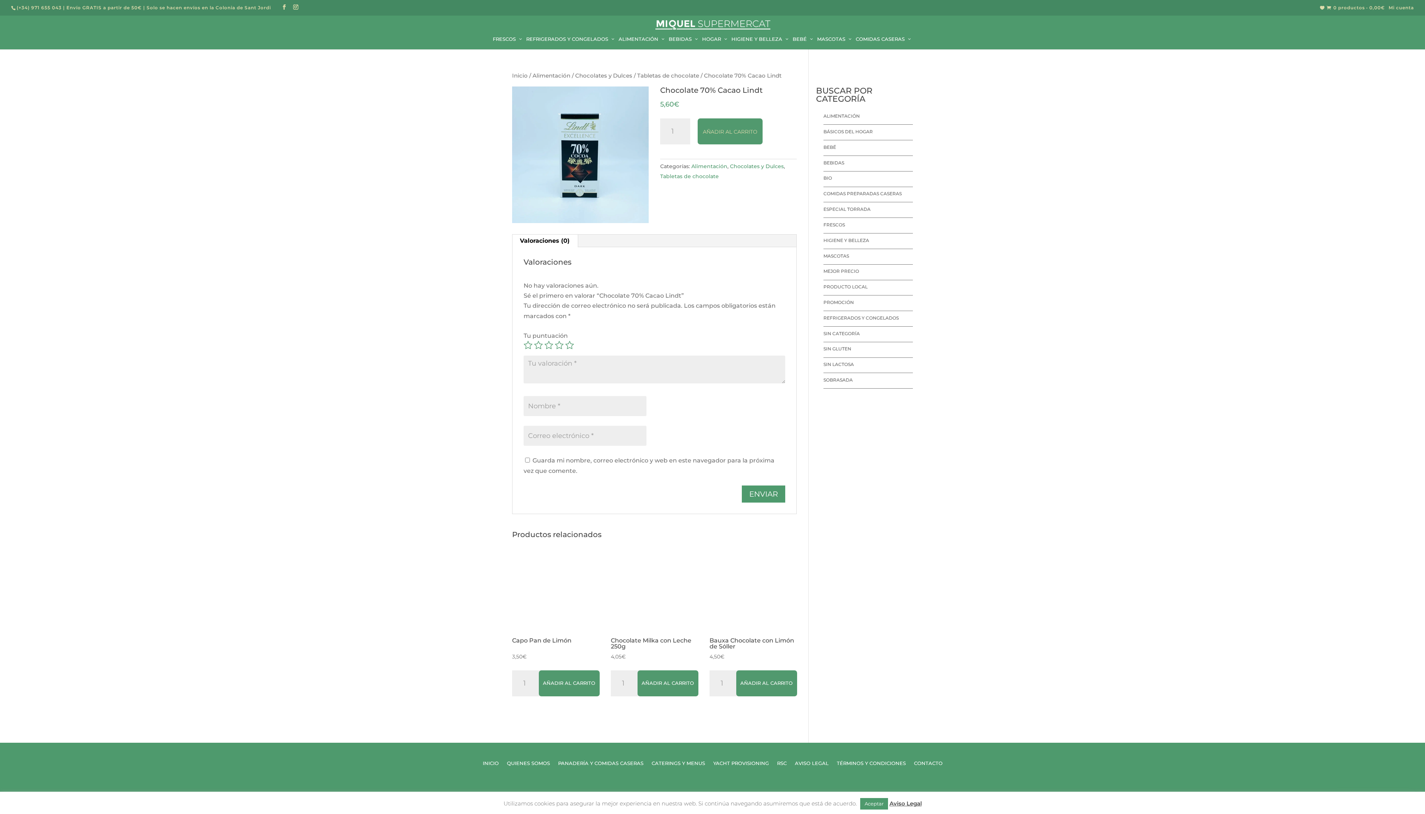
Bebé (829, 147)
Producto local (845, 287)
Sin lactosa (838, 364)
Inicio (520, 75)
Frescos (834, 225)
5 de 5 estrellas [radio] (569, 345)
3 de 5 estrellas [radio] (548, 345)
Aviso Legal (812, 763)
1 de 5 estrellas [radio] (528, 345)
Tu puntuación (546, 335)
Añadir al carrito (730, 131)
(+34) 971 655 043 (39, 7)
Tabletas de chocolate (668, 75)
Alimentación (551, 75)
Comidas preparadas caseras (862, 193)
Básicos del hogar (848, 131)
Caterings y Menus (678, 763)
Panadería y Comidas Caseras (600, 763)
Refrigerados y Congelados (861, 318)
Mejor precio (841, 271)
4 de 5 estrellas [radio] (559, 345)
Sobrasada (838, 380)
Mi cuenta (1401, 8)
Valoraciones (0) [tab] (545, 240)
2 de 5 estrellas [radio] (538, 345)
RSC (782, 763)
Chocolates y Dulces (603, 75)
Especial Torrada (847, 209)
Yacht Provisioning (741, 763)
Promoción (838, 302)
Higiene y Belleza (846, 240)
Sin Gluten (837, 349)
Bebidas (833, 163)
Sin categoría (841, 333)
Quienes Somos (528, 763)
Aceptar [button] (874, 804)
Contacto (928, 763)
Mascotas (836, 256)
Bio (827, 178)
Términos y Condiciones (871, 763)
